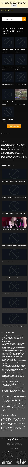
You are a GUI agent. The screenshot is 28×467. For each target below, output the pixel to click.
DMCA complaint (9, 160)
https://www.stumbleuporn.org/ (21, 463)
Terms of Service (20, 438)
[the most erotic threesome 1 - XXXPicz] (21, 47)
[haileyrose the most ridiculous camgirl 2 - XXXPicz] (8, 99)
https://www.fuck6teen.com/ (21, 453)
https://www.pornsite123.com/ (7, 456)
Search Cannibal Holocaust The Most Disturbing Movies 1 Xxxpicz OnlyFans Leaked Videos (13, 426)
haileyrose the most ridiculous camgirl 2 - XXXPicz (13, 102)
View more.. (14, 126)
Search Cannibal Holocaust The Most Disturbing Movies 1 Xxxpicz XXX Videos (13, 421)
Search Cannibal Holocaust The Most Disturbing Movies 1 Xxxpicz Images (13, 429)
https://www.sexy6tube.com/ (21, 452)
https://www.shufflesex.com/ (7, 457)
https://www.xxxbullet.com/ (7, 459)
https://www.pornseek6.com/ (21, 455)
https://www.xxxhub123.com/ (7, 460)
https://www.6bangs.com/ (7, 453)
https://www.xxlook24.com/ (7, 463)
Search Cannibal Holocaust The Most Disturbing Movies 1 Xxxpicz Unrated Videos (13, 419)
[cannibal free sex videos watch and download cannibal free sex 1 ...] (8, 64)
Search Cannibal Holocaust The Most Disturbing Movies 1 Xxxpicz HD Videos (13, 424)
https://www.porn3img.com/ (21, 461)
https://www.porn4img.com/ (21, 462)
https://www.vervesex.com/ (7, 458)
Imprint (13, 438)
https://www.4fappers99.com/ (7, 452)
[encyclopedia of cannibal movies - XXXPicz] (8, 47)
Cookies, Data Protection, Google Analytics (15, 3)
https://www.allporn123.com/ (21, 457)
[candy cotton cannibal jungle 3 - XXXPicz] (8, 117)
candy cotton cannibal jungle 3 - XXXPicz (11, 119)
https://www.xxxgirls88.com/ (21, 451)
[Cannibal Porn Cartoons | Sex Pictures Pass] (21, 82)
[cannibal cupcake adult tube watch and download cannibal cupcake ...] (8, 82)
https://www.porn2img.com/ (21, 460)
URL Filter (14, 439)
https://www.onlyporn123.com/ (20, 458)
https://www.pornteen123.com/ (20, 456)
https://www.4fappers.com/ (7, 451)
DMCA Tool (19, 439)
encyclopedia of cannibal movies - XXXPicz (12, 49)
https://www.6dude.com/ (7, 454)
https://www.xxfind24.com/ (7, 462)
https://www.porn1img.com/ (21, 459)
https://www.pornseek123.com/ (21, 454)
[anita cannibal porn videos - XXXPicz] (21, 64)
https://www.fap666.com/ (7, 455)
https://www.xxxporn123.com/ (7, 461)
